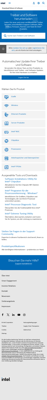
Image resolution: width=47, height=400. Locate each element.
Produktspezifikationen (13, 246)
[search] (5, 35)
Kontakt (5, 291)
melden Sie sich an (20, 48)
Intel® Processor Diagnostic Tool (21, 204)
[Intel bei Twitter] (8, 315)
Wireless (14, 105)
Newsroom (6, 296)
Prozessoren (16, 149)
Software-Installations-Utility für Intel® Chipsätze (21, 180)
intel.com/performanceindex (32, 347)
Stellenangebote (8, 301)
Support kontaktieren (23, 264)
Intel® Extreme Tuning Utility (19, 213)
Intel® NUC (15, 131)
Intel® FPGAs (16, 166)
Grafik (13, 96)
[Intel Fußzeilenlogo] (6, 379)
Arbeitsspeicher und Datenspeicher (25, 158)
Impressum (6, 306)
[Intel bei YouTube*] (19, 315)
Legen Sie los (23, 77)
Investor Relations (9, 286)
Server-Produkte (18, 123)
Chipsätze (15, 140)
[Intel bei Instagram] (24, 315)
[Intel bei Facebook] (2, 315)
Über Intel (6, 276)
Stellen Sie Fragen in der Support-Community (18, 232)
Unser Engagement (9, 281)
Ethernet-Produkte (18, 114)
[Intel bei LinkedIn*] (13, 315)
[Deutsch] (38, 3)
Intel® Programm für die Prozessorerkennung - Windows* (21, 192)
